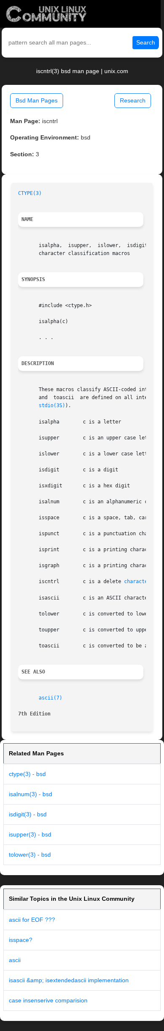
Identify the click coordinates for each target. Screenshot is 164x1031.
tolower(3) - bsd (30, 854)
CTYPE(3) (30, 193)
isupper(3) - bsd (30, 834)
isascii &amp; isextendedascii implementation (69, 980)
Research (132, 100)
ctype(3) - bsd (27, 774)
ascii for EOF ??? (32, 919)
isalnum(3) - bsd (30, 794)
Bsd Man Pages (37, 100)
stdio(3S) (52, 405)
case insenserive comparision (48, 1000)
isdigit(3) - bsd (28, 814)
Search (145, 42)
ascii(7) (50, 698)
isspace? (20, 939)
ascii (15, 960)
